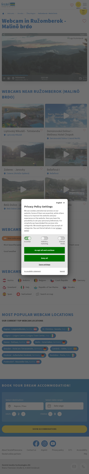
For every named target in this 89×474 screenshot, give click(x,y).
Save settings (44, 264)
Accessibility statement (32, 271)
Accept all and (44, 250)
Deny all (44, 258)
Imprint (62, 271)
